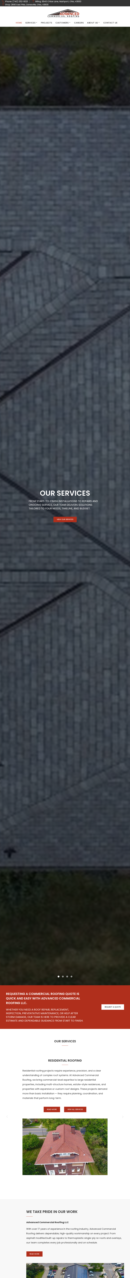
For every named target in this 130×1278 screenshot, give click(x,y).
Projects (46, 23)
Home (19, 23)
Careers (79, 23)
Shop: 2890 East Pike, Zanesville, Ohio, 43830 (26, 4)
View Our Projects (65, 523)
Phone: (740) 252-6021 (16, 1)
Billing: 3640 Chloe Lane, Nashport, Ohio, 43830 (58, 1)
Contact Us (110, 23)
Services (30, 23)
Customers (62, 23)
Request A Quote (113, 1007)
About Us (92, 23)
